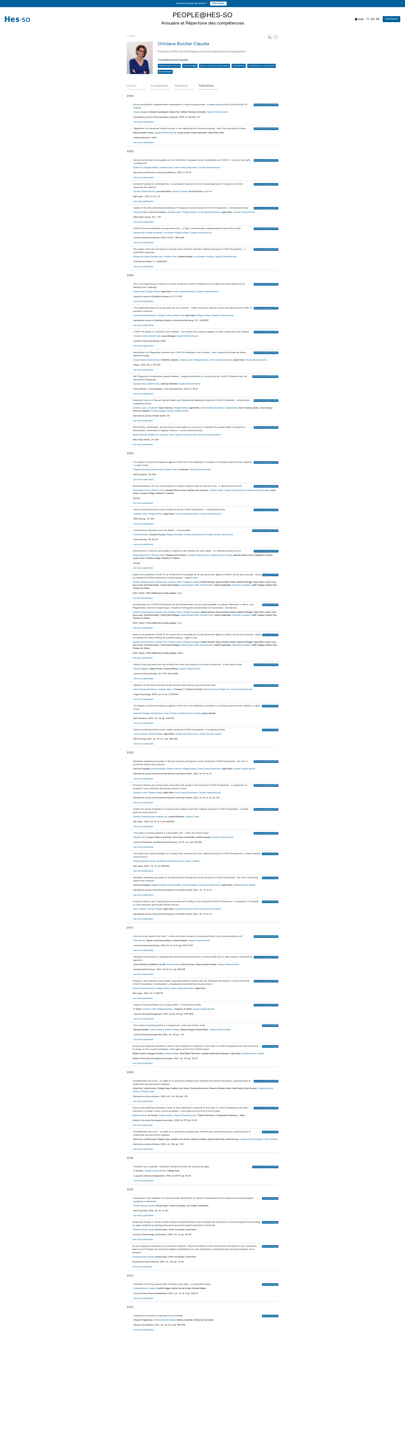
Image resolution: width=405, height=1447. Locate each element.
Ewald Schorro (153, 360)
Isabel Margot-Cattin (190, 585)
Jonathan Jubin (166, 168)
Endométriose (239, 66)
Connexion (391, 19)
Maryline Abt (139, 233)
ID (275, 37)
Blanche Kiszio (158, 490)
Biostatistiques (165, 72)
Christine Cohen (170, 257)
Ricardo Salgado (140, 112)
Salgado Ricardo (158, 885)
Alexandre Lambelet (241, 585)
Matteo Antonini (174, 769)
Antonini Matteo (174, 885)
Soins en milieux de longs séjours (214, 66)
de (378, 19)
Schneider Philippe (141, 713)
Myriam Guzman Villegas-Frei (146, 435)
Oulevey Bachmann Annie (186, 734)
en (372, 19)
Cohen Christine (170, 713)
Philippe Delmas (151, 168)
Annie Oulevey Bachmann (185, 168)
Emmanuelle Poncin (141, 490)
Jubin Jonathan (140, 734)
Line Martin (168, 233)
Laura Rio (208, 192)
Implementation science (169, 66)
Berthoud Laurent (176, 861)
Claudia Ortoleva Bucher (217, 112)
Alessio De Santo (179, 192)
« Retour (131, 36)
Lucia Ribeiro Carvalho (203, 257)
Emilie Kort (138, 168)
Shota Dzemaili (173, 965)
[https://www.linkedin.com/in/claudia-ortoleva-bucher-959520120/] (269, 37)
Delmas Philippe (155, 734)
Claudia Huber (139, 360)
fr (367, 19)
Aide (361, 19)
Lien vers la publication (143, 122)
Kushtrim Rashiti (140, 535)
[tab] (136, 86)
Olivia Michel (139, 941)
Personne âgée (189, 66)
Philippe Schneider (154, 233)
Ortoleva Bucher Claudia (189, 713)
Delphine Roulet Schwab (258, 490)
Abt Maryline (156, 713)
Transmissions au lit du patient (261, 66)
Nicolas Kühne (206, 585)
